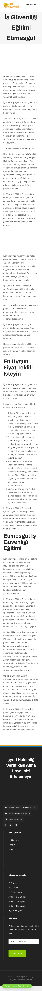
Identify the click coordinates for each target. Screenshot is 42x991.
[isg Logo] (11, 3)
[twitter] (11, 825)
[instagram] (16, 825)
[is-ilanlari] (22, 853)
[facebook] (5, 825)
